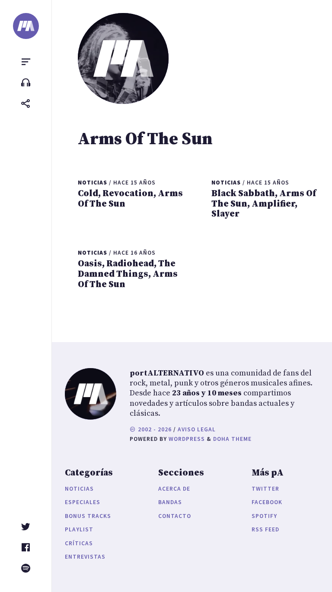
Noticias (79, 488)
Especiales (82, 502)
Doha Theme (232, 439)
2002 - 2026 (154, 429)
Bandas (170, 502)
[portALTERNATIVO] (26, 26)
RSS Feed (265, 529)
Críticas (79, 543)
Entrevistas (85, 556)
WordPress (187, 439)
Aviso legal (197, 429)
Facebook (267, 502)
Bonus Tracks (88, 516)
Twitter (265, 488)
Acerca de (174, 488)
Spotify (264, 516)
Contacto (174, 516)
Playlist (79, 529)
